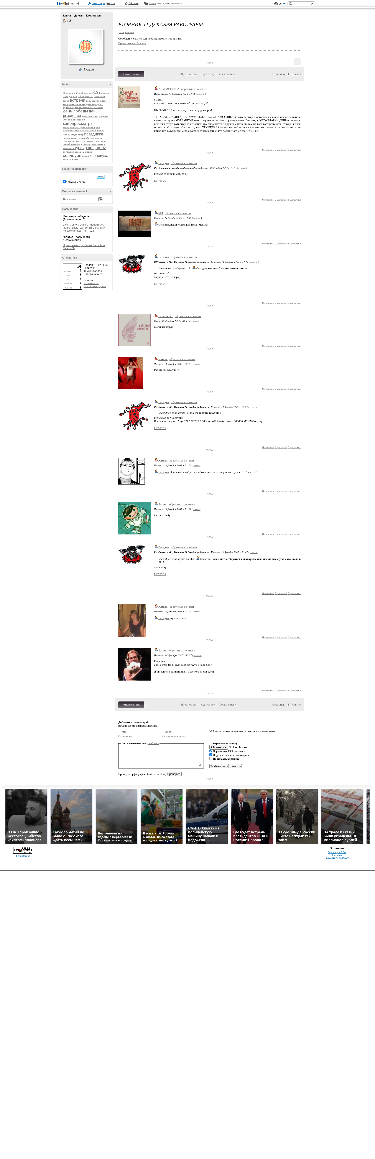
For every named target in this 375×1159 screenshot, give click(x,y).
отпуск (74, 135)
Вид (282, 4)
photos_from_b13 (83, 230)
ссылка (200, 93)
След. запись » (228, 74)
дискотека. (87, 116)
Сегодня (163, 163)
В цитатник (294, 149)
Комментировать (131, 74)
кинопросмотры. (71, 127)
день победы (75, 111)
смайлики (153, 743)
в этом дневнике (76, 182)
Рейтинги (133, 3)
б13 (75, 96)
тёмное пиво (89, 144)
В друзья (89, 69)
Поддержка (276, 4)
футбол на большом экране (77, 152)
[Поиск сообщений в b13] (101, 177)
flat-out (162, 504)
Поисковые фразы (95, 286)
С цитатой (281, 149)
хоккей (85, 156)
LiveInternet (69, 4)
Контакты (337, 855)
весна (90, 96)
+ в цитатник (126, 32)
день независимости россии (88, 107)
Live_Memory (71, 224)
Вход (113, 3)
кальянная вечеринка (74, 120)
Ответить (268, 149)
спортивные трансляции (93, 141)
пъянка (66, 138)
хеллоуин (72, 155)
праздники (93, 134)
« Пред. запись (188, 74)
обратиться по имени (194, 89)
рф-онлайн (83, 138)
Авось (152, 3)
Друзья (78, 15)
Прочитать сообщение (132, 43)
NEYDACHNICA (168, 89)
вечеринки (99, 96)
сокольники (96, 138)
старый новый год (72, 144)
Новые (296, 74)
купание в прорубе (90, 127)
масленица (69, 130)
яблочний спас (70, 159)
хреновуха (98, 155)
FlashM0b (69, 248)
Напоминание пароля (173, 736)
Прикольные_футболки (77, 227)
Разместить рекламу (337, 858)
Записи (67, 15)
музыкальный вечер (85, 130)
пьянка (74, 138)
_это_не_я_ (165, 316)
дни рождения (100, 116)
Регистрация (98, 3)
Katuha (163, 359)
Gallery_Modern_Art (92, 224)
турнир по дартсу (90, 148)
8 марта (86, 93)
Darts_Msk (98, 227)
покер (81, 135)
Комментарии (94, 15)
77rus (79, 93)
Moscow (68, 230)
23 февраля (69, 93)
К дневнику (208, 74)
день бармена (93, 101)
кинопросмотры (78, 123)
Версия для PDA (337, 852)
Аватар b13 (85, 46)
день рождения (80, 113)
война (66, 101)
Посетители (91, 283)
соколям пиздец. (71, 141)
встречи (77, 100)
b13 (64, 21)
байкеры (82, 96)
